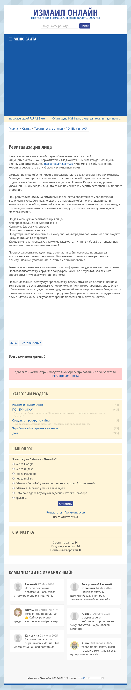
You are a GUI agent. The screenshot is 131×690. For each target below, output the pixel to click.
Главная (14, 128)
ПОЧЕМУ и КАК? (76, 128)
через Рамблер (26, 473)
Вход (75, 376)
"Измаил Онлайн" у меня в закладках (40, 488)
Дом (15, 433)
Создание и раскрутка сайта (31, 420)
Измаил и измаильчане (27, 405)
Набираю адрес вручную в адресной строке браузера (51, 493)
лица (13, 343)
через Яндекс (24, 469)
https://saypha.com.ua (58, 164)
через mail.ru (24, 478)
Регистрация (60, 376)
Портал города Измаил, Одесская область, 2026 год (65, 18)
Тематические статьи (48, 128)
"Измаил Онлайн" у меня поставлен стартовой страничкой (55, 483)
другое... (21, 498)
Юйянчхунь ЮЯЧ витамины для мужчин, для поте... (79, 118)
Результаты (54, 512)
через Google (24, 464)
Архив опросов (75, 512)
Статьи (27, 128)
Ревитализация (31, 343)
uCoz (84, 678)
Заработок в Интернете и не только (36, 428)
